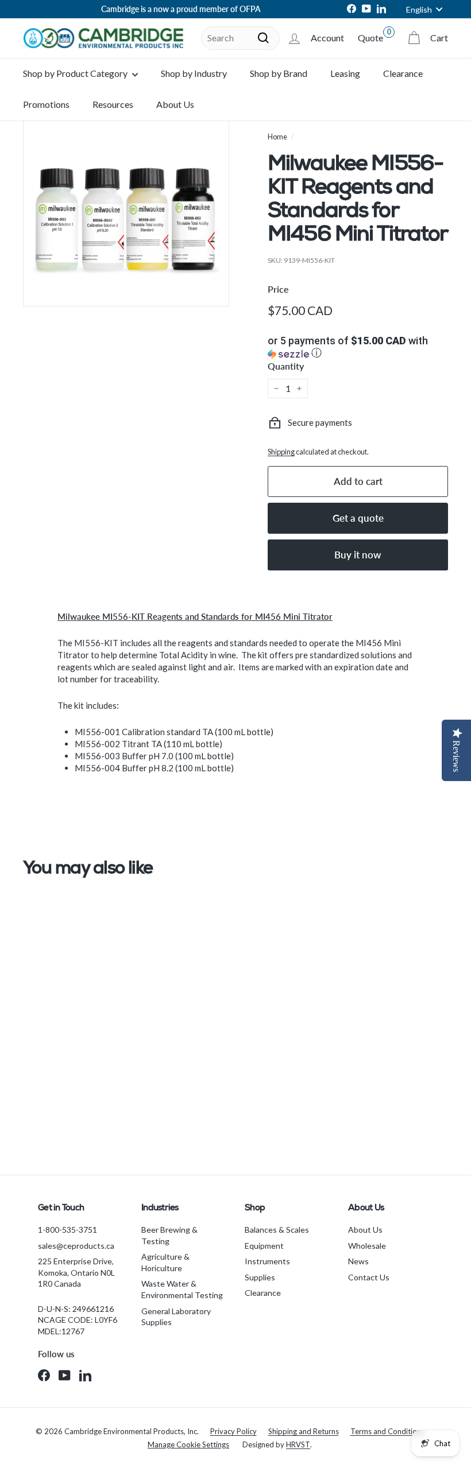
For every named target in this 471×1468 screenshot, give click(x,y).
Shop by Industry (194, 73)
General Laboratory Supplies (176, 1316)
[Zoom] (126, 203)
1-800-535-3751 (67, 1229)
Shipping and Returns (303, 1431)
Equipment (264, 1245)
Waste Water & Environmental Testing (182, 1289)
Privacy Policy (233, 1431)
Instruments (267, 1261)
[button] (358, 348)
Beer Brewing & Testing (169, 1235)
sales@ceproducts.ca (76, 1245)
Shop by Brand (278, 73)
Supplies (260, 1277)
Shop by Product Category (76, 73)
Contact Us (368, 1277)
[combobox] (240, 37)
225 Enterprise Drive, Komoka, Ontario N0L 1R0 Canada (76, 1272)
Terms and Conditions (387, 1431)
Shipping (281, 451)
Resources (112, 104)
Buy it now (357, 555)
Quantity (286, 365)
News (358, 1261)
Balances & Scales (277, 1229)
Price (278, 288)
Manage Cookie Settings (188, 1444)
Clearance (403, 73)
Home (277, 136)
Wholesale (367, 1245)
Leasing (345, 73)
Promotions (46, 104)
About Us (175, 104)
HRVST (298, 1444)
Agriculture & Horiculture (165, 1262)
